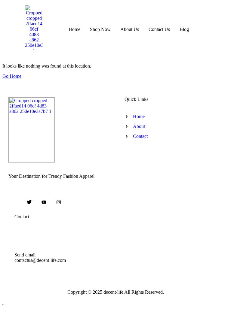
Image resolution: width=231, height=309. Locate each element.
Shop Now (100, 29)
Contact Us (159, 29)
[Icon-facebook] (14, 202)
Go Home (11, 76)
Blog (184, 29)
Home (74, 29)
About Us (129, 29)
